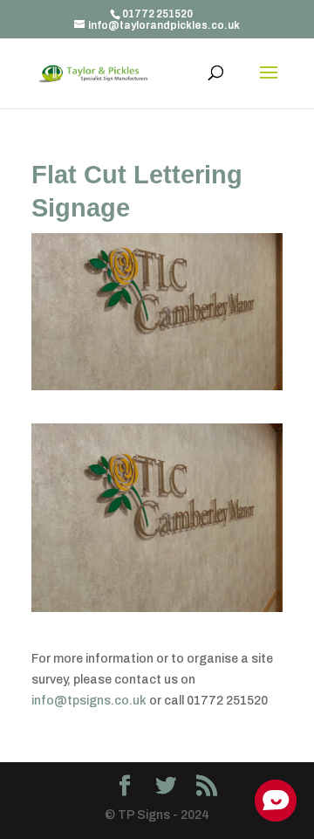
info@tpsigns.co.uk (89, 700)
